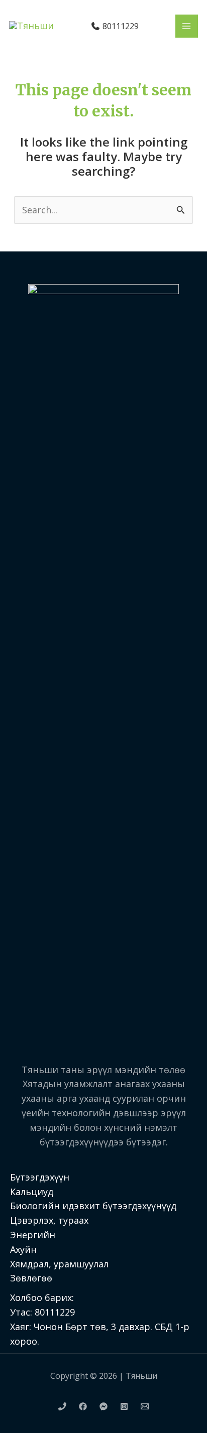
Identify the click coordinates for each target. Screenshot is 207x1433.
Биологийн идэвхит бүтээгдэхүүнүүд (93, 1206)
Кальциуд (31, 1192)
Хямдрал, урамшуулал (59, 1264)
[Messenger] (103, 1406)
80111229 (119, 26)
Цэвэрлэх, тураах (49, 1220)
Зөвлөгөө (31, 1278)
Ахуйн (23, 1249)
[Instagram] (124, 1406)
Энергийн (32, 1235)
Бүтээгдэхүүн (39, 1177)
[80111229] (62, 1406)
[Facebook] (83, 1406)
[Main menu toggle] (186, 26)
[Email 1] (145, 1406)
